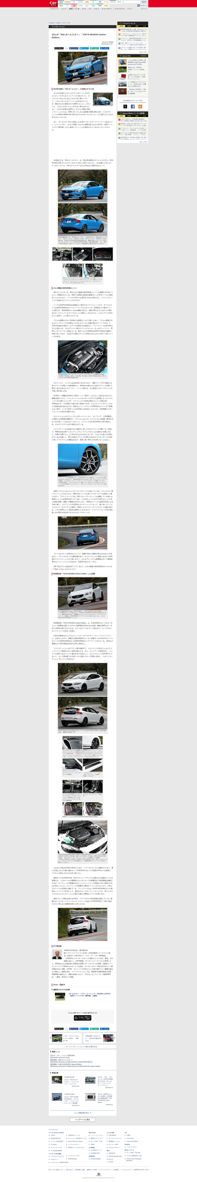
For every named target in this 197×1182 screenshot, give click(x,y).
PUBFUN (127, 1144)
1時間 (121, 26)
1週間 (136, 26)
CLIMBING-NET (95, 1153)
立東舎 (92, 1144)
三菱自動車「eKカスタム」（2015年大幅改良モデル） (93, 1038)
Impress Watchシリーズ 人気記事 (133, 113)
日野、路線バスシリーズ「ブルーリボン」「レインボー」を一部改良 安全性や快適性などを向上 (134, 44)
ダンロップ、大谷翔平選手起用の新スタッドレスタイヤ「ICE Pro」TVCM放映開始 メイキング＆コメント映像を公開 (134, 40)
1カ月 (144, 26)
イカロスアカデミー (114, 1147)
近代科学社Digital (96, 1159)
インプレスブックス (73, 1155)
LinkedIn (106, 48)
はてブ (85, 48)
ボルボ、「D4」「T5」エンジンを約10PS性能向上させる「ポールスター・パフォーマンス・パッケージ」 (105, 1081)
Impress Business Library (75, 1141)
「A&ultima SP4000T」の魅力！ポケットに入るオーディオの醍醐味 (137, 91)
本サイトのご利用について (56, 1169)
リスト (66, 48)
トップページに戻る (82, 1119)
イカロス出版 (110, 1132)
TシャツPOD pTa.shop (133, 1152)
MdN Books (112, 1153)
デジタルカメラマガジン (57, 1156)
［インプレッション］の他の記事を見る (82, 1046)
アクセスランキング (128, 23)
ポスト (60, 48)
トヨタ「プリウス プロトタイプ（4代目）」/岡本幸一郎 (71, 1038)
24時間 (129, 26)
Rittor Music (92, 1132)
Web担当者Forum (56, 1138)
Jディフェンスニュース (115, 1138)
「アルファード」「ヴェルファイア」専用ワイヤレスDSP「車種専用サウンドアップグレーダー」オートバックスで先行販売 (134, 35)
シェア (75, 48)
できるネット (54, 1159)
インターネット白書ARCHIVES (59, 1162)
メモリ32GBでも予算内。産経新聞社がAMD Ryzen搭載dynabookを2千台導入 (137, 62)
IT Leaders (54, 1144)
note (96, 48)
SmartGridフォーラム (74, 1135)
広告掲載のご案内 (80, 1169)
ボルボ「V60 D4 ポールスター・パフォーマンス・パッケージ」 (71, 1082)
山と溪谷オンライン (96, 1150)
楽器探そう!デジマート (97, 1138)
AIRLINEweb (112, 1135)
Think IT (53, 1135)
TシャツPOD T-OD (96, 1141)
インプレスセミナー (73, 1144)
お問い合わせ (69, 1169)
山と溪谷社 (92, 1147)
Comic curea (130, 1138)
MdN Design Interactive (115, 1156)
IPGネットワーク (129, 1150)
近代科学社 (92, 1156)
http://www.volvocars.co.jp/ (59, 1057)
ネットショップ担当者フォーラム (77, 1138)
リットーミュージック (97, 1135)
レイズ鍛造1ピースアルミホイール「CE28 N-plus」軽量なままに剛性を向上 (137, 84)
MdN (108, 1150)
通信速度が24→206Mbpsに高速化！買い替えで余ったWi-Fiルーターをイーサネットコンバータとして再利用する (134, 139)
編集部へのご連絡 (92, 1169)
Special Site (126, 56)
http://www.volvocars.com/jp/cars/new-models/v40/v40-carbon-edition (75, 1066)
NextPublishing (72, 1159)
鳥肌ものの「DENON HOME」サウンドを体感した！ (136, 69)
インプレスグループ (126, 1169)
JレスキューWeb (113, 1144)
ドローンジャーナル (56, 1147)
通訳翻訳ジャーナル (114, 1141)
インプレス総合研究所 (57, 1141)
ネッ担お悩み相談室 (56, 1150)
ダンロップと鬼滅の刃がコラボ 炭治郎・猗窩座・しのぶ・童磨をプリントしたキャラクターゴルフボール (134, 49)
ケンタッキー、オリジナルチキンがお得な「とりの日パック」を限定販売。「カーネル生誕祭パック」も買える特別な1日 (134, 130)
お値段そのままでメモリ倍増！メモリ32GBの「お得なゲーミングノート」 (137, 77)
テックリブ (110, 1159)
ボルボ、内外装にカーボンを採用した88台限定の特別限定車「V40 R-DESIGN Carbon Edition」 (105, 1098)
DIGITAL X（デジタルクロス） (76, 1147)
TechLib (111, 1162)
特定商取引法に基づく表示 (141, 1169)
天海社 (128, 1135)
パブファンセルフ (132, 1147)
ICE (126, 1132)
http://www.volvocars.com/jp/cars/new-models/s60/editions (71, 1062)
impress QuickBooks (132, 1141)
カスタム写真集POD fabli (134, 1155)
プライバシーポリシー (105, 1169)
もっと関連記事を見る (81, 1113)
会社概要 (115, 1169)
